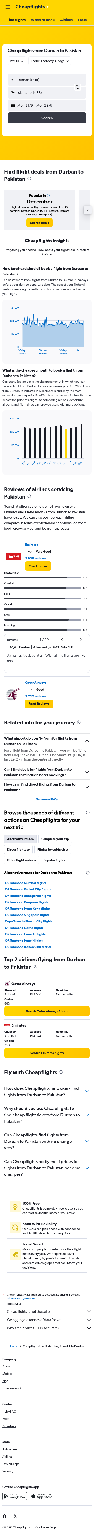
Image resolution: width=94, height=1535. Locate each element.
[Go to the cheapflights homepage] (32, 7)
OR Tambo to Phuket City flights (28, 889)
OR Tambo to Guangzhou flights (28, 896)
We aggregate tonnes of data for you (35, 1320)
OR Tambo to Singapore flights (27, 915)
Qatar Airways (35, 682)
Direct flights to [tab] (18, 849)
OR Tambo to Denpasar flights (26, 902)
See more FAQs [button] (47, 799)
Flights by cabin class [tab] (52, 849)
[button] (8, 7)
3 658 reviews (35, 558)
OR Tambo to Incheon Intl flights (28, 947)
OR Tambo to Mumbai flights (25, 883)
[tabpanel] (47, 372)
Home (14, 1346)
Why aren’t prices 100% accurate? (33, 1328)
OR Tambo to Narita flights (24, 928)
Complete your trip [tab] (55, 839)
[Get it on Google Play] (14, 1496)
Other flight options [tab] (21, 860)
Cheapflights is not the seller (29, 1311)
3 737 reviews (35, 696)
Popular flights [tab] (54, 860)
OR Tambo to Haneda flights (25, 934)
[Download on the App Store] (42, 1496)
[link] (39, 222)
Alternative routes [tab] (20, 839)
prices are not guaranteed (21, 1298)
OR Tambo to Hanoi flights (24, 940)
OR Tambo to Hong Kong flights (27, 908)
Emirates (31, 544)
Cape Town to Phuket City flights (28, 921)
